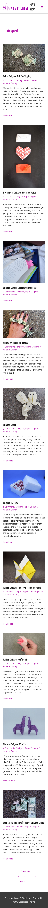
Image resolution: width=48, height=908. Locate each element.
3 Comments (9, 292)
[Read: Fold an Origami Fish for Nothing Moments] (24, 567)
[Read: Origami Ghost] (24, 404)
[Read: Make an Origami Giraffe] (24, 723)
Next (24, 881)
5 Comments (9, 428)
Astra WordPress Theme (24, 902)
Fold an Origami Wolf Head (15, 659)
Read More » (9, 115)
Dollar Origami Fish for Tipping (17, 76)
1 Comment (8, 80)
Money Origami (23, 80)
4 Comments (9, 347)
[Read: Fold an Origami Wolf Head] (24, 644)
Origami (34, 80)
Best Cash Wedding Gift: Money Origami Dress (23, 822)
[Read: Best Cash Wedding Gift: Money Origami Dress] (24, 804)
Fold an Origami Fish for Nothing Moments (22, 587)
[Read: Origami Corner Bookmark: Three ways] (24, 262)
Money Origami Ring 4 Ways (15, 342)
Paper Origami (30, 196)
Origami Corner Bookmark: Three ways (20, 287)
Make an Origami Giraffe (14, 744)
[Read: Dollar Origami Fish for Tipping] (24, 57)
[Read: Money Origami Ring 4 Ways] (24, 324)
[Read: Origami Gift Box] (24, 484)
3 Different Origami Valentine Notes (19, 192)
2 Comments (9, 663)
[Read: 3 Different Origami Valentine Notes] (24, 156)
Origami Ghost (9, 424)
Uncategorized (36, 592)
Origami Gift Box (10, 503)
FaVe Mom (32, 6)
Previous (24, 871)
